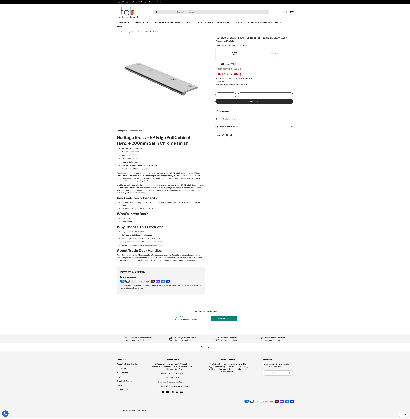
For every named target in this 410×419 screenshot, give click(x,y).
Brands (278, 22)
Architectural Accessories (259, 22)
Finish (119, 26)
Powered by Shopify (140, 410)
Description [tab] (122, 131)
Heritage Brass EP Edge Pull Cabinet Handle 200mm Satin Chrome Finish (149, 32)
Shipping (234, 78)
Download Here (143, 169)
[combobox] (211, 12)
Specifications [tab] (136, 131)
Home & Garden (222, 22)
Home (118, 32)
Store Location (122, 372)
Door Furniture (123, 22)
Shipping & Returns (124, 381)
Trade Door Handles (128, 410)
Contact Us (121, 368)
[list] (161, 79)
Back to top (205, 347)
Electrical (238, 22)
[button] (291, 12)
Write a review (224, 318)
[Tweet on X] (223, 135)
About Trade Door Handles (127, 364)
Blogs (119, 377)
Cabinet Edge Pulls (128, 32)
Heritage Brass (220, 45)
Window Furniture (142, 22)
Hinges (188, 22)
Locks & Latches (204, 22)
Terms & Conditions (124, 385)
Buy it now (254, 101)
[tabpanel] (161, 198)
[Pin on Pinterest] (231, 135)
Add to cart (265, 95)
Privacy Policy (122, 389)
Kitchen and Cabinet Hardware (167, 22)
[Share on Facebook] (227, 135)
